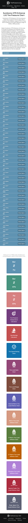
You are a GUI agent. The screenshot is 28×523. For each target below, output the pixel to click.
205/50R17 (6, 98)
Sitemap (20, 520)
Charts (23, 6)
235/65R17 (6, 238)
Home (4, 6)
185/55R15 (5, 62)
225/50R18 (6, 168)
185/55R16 (5, 67)
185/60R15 (5, 71)
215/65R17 (5, 150)
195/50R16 (5, 80)
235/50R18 (6, 216)
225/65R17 (6, 199)
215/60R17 (5, 142)
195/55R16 (5, 84)
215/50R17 (5, 120)
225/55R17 (6, 172)
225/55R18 (6, 177)
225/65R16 (6, 194)
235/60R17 (6, 230)
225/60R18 (6, 190)
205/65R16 (6, 115)
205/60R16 (6, 106)
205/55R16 (6, 102)
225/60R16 (6, 181)
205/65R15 (6, 111)
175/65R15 (5, 58)
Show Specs (21, 59)
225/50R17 (6, 164)
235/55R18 (6, 225)
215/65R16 (5, 146)
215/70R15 (5, 155)
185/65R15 (5, 76)
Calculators (17, 6)
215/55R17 (5, 128)
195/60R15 (5, 89)
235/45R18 (6, 212)
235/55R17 (6, 221)
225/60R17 (6, 186)
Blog (13, 7)
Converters (10, 6)
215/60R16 (5, 133)
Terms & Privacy (12, 520)
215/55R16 (5, 124)
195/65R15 (5, 93)
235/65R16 (6, 234)
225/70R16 (6, 208)
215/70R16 (5, 159)
